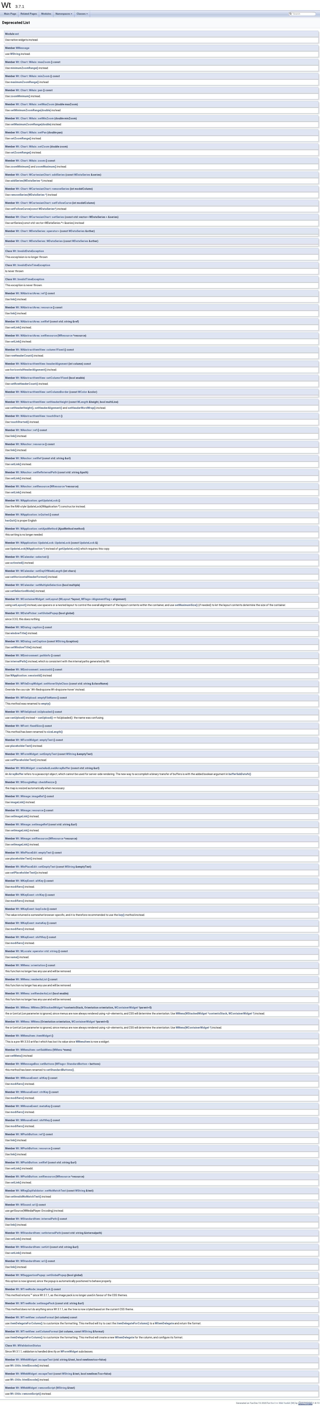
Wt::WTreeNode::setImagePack (35, 1303)
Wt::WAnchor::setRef (28, 458)
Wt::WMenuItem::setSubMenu (34, 1049)
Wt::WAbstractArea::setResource (36, 335)
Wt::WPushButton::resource (33, 1148)
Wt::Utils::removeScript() (25, 1393)
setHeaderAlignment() (48, 407)
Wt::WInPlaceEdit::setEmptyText (36, 866)
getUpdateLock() (69, 548)
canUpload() (17, 717)
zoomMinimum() (20, 96)
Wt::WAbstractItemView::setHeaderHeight (42, 401)
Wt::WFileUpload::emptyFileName (36, 697)
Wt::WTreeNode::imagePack (33, 1289)
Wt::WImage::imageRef (30, 796)
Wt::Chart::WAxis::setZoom (32, 146)
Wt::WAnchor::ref (26, 430)
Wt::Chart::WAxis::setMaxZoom (35, 104)
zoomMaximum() (46, 166)
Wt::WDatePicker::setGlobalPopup (37, 613)
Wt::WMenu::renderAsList (31, 979)
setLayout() (19, 605)
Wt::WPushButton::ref (29, 1134)
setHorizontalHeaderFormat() (29, 576)
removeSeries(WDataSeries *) (28, 194)
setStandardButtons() (60, 1069)
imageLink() (17, 802)
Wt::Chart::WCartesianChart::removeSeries (42, 188)
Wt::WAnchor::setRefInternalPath (36, 472)
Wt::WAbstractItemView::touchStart (38, 416)
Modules (46, 13)
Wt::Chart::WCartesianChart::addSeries (40, 174)
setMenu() (16, 1055)
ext (17, 33)
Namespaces (64, 14)
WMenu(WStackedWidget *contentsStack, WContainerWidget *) (215, 1013)
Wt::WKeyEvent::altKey (29, 880)
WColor (82, 391)
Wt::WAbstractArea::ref (30, 293)
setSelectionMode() (22, 590)
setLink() (15, 327)
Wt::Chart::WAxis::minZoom (33, 76)
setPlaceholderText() (23, 760)
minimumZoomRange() (24, 68)
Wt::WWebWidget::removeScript (35, 1387)
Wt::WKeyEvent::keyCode (31, 908)
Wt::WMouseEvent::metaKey (33, 1106)
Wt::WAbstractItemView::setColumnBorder (42, 391)
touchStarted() (19, 421)
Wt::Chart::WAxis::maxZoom (33, 62)
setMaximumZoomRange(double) (30, 124)
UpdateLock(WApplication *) (27, 548)
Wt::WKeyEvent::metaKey (31, 923)
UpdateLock (87, 542)
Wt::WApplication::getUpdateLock (37, 500)
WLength (82, 401)
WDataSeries (82, 174)
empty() (46, 703)
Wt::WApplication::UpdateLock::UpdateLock (43, 542)
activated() (17, 562)
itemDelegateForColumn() (26, 1323)
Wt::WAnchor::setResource (32, 486)
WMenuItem (83, 1041)
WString (15, 53)
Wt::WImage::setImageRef (32, 824)
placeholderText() (21, 745)
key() (122, 914)
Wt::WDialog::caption (29, 627)
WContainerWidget (126, 1007)
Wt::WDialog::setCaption (31, 641)
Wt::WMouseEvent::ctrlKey (32, 1092)
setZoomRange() (20, 138)
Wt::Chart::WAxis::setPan (31, 132)
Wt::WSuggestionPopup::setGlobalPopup (41, 1275)
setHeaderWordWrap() (82, 407)
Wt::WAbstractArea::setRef (32, 321)
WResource (65, 335)
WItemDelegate (164, 1323)
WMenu (57, 1049)
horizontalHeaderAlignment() (28, 369)
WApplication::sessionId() (26, 675)
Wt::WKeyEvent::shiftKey (31, 937)
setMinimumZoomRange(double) (30, 110)
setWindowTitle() (21, 647)
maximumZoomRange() (24, 82)
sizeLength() (55, 731)
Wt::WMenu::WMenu (28, 1007)
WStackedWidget (52, 1007)
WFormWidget (69, 1351)
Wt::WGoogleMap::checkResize (35, 782)
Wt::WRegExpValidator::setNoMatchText (41, 1190)
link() (13, 299)
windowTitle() (18, 633)
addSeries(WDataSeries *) (26, 180)
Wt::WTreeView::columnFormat (35, 1317)
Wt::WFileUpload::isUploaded (34, 711)
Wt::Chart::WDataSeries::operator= (37, 231)
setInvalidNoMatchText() (25, 1196)
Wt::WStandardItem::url (30, 1261)
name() (14, 957)
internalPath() (19, 661)
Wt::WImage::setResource (32, 838)
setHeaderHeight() (22, 407)
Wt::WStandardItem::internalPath (36, 1218)
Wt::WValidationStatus (27, 1345)
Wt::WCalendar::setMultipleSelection (38, 585)
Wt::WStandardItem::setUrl (32, 1247)
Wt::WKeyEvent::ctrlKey (30, 894)
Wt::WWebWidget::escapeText (34, 1359)
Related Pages (29, 13)
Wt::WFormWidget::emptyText (34, 739)
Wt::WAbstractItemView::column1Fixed (40, 349)
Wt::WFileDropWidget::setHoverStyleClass (42, 683)
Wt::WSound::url (26, 1204)
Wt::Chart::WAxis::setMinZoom (35, 118)
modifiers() (17, 886)
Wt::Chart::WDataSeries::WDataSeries (39, 241)
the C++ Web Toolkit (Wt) (283, 1403)
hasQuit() (11, 520)
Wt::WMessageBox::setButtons (35, 1063)
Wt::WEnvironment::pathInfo (33, 655)
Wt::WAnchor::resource (30, 444)
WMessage (22, 48)
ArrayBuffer (16, 774)
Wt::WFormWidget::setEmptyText (36, 754)
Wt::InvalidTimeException (28, 279)
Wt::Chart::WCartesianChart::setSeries (40, 217)
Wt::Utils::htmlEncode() (24, 1365)
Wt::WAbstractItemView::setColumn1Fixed (42, 377)
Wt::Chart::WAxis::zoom (30, 160)
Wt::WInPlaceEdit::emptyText (33, 852)
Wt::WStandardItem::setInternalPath (38, 1232)
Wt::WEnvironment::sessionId (34, 669)
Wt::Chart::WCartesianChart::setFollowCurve (43, 202)
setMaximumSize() (186, 605)
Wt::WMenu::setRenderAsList (34, 993)
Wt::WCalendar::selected (31, 556)
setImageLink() (19, 816)
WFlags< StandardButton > (72, 1063)
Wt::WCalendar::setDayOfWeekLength (39, 570)
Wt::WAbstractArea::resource (34, 307)
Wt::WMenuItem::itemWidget (33, 1035)
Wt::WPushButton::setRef (31, 1162)
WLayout (65, 599)
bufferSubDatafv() (240, 774)
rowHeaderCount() (22, 355)
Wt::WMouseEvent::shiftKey (33, 1120)
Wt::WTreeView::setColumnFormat (37, 1331)
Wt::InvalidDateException (28, 251)
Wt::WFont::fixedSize (29, 725)
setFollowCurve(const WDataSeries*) (33, 208)
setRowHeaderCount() (24, 383)
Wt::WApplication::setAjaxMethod (36, 528)
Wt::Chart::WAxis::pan (29, 90)
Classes (82, 14)
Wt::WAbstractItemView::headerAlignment (42, 363)
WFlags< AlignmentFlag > (96, 599)
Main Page (10, 13)
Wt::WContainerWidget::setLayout (37, 599)
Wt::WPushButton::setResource (35, 1176)
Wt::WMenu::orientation (30, 965)
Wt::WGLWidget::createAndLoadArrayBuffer (43, 768)
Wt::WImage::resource (29, 810)
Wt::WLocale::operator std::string (37, 951)
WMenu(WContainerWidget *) (194, 1027)
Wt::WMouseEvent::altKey (31, 1078)
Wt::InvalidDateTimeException (31, 265)
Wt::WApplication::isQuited (32, 514)
